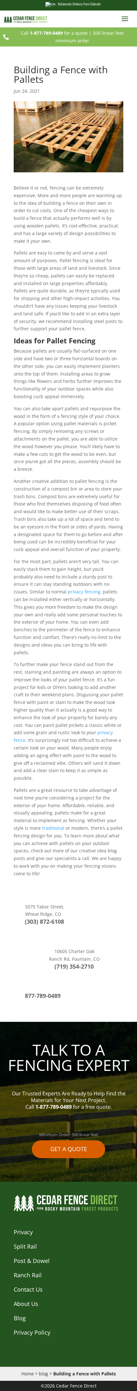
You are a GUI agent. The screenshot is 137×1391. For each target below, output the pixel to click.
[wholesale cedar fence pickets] (27, 19)
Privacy (23, 1232)
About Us (26, 1304)
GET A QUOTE (68, 1149)
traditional (52, 828)
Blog (20, 1318)
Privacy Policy (32, 1332)
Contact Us (28, 1289)
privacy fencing (83, 592)
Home (27, 1374)
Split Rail (25, 1246)
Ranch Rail (28, 1275)
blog (43, 1374)
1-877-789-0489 (46, 33)
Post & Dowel (32, 1261)
